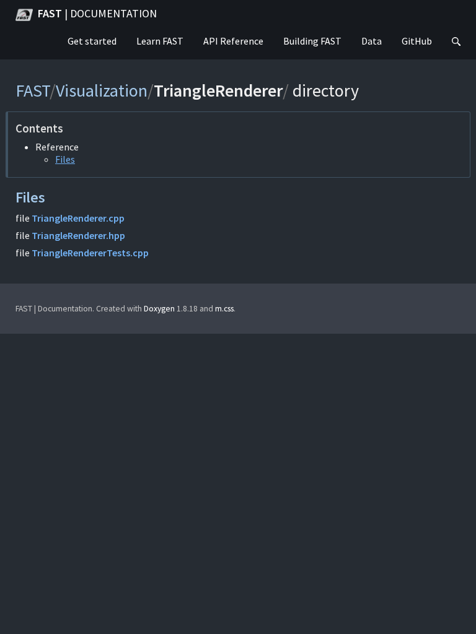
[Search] (456, 42)
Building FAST (312, 41)
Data (371, 41)
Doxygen (159, 308)
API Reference (233, 41)
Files (65, 159)
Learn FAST (159, 41)
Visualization (102, 90)
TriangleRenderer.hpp (78, 235)
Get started (92, 41)
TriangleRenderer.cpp (78, 218)
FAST (97, 13)
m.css (224, 308)
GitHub (417, 41)
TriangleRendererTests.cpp (90, 252)
